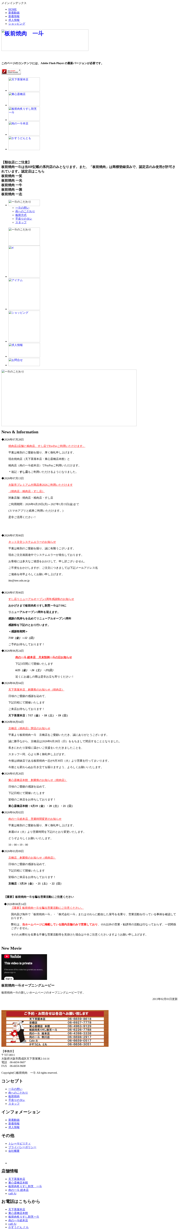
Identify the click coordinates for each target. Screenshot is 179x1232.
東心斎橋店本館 (18, 1182)
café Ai (12, 1193)
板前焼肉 (14, 1096)
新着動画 (14, 12)
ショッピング (16, 23)
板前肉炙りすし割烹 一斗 (25, 1186)
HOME (12, 9)
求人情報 (14, 20)
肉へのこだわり (25, 211)
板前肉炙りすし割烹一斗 (23, 1216)
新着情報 (14, 16)
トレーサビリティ (19, 1143)
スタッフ (21, 222)
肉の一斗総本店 (18, 1220)
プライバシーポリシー (22, 1147)
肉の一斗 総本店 (18, 1189)
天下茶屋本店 (16, 1178)
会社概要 (14, 1150)
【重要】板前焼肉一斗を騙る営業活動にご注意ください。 (47, 907)
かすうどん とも (18, 1227)
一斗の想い (22, 207)
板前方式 (21, 215)
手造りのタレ (23, 218)
